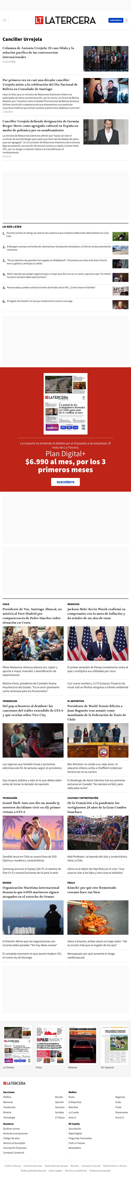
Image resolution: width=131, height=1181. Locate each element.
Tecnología (10, 798)
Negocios (73, 604)
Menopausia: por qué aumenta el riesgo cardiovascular (91, 955)
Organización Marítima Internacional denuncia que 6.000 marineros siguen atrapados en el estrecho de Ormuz (31, 892)
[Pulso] (50, 1064)
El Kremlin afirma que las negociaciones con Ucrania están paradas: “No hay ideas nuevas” (30, 943)
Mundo (7, 882)
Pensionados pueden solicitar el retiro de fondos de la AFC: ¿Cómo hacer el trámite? (51, 287)
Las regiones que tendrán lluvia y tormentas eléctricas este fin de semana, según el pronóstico (32, 766)
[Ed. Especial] (115, 1064)
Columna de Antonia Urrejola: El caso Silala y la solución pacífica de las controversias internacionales (38, 53)
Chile (6, 604)
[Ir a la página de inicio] (65, 20)
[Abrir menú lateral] (5, 20)
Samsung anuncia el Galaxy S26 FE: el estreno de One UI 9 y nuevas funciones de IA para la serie (32, 870)
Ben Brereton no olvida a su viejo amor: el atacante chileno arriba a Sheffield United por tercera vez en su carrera (94, 768)
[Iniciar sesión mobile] (126, 20)
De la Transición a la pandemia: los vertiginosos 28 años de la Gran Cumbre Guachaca (97, 808)
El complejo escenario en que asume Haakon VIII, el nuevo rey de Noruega (32, 955)
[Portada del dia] (66, 433)
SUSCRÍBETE (65, 482)
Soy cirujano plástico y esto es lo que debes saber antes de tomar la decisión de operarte (32, 782)
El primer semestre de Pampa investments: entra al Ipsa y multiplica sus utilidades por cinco (97, 669)
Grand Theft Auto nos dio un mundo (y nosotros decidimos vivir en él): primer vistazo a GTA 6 (32, 808)
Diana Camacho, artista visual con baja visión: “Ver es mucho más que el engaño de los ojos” (97, 943)
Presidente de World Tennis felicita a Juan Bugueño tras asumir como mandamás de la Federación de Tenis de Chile (96, 713)
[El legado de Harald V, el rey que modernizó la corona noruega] (120, 304)
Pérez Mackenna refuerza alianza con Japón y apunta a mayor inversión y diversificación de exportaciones (30, 671)
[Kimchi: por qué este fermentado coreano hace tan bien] (97, 917)
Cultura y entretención (82, 798)
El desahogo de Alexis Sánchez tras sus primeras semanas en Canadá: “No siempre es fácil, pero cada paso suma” (96, 784)
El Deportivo (75, 701)
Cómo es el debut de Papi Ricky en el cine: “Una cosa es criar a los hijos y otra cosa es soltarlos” (95, 870)
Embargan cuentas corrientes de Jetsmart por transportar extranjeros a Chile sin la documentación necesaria (59, 248)
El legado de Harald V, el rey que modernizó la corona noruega (39, 301)
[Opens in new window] (82, 1064)
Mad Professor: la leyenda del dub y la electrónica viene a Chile (97, 858)
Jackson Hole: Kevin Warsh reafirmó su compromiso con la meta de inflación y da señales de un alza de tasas (96, 614)
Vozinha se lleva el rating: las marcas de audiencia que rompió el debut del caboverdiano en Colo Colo (57, 234)
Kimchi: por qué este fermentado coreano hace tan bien (91, 890)
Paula (71, 882)
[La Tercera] (17, 1064)
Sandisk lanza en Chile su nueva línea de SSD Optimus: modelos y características (30, 858)
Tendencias (10, 701)
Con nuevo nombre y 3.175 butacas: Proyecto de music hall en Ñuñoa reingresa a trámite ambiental (97, 685)
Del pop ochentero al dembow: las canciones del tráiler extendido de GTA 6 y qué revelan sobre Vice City (33, 711)
